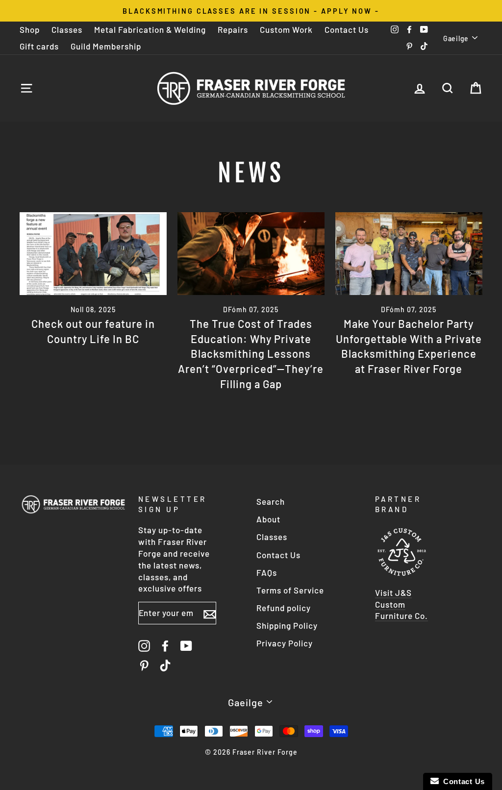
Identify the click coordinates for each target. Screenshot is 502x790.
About (268, 519)
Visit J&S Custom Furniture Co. (401, 604)
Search (270, 501)
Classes (66, 29)
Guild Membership (106, 46)
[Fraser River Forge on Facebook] (165, 645)
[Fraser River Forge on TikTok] (165, 665)
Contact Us (347, 29)
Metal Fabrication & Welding (150, 29)
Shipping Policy (287, 625)
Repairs (233, 29)
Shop (30, 29)
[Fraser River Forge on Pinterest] (144, 665)
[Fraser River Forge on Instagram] (144, 645)
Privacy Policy (284, 643)
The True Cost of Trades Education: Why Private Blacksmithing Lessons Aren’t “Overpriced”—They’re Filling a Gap (251, 353)
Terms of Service (290, 590)
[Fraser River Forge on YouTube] (186, 645)
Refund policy (283, 608)
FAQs (266, 572)
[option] (251, 11)
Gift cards (39, 46)
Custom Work (286, 29)
